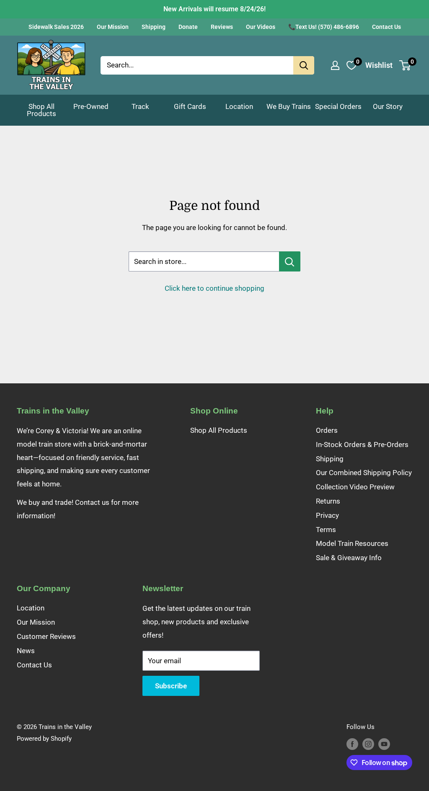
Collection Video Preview (355, 487)
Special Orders (338, 106)
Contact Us (386, 26)
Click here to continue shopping (214, 288)
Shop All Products (41, 110)
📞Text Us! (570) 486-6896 (323, 26)
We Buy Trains (288, 106)
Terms (326, 529)
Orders (327, 430)
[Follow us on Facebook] (352, 744)
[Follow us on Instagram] (368, 744)
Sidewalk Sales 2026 (56, 26)
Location (239, 106)
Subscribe (171, 686)
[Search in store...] (289, 261)
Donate (188, 26)
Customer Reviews (46, 636)
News (26, 650)
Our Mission (113, 26)
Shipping (153, 26)
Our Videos (260, 26)
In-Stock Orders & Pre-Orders (362, 444)
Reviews (222, 26)
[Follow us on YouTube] (384, 744)
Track (140, 106)
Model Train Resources (352, 543)
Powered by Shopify (44, 738)
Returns (328, 501)
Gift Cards (190, 106)
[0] (405, 65)
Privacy (327, 515)
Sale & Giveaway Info (349, 557)
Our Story (388, 106)
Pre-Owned (91, 106)
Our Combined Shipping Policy (364, 472)
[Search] (303, 65)
